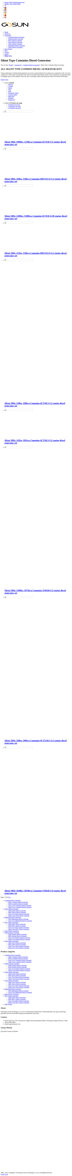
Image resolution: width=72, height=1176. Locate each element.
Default (10, 84)
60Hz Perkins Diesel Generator (17, 936)
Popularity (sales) (13, 93)
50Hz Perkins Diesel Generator (17, 934)
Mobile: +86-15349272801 (12, 4)
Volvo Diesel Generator (11, 941)
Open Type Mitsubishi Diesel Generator (20, 921)
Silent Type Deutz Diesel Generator (18, 915)
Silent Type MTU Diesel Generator (18, 929)
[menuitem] (37, 2)
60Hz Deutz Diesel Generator (17, 912)
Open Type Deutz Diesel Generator (18, 914)
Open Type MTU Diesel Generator (18, 927)
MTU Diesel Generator (11, 922)
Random (10, 98)
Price (9, 89)
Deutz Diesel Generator (11, 909)
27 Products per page (14, 108)
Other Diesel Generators (11, 931)
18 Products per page (14, 106)
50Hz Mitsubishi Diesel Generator (18, 919)
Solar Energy (8, 1004)
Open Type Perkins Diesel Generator (19, 938)
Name (10, 88)
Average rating (12, 95)
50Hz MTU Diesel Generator (17, 924)
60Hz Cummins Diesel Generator (18, 904)
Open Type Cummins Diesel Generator (19, 905)
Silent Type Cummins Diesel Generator (20, 907)
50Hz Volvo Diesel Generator (17, 943)
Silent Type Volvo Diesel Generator (18, 948)
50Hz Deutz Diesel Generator (17, 910)
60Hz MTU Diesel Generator (17, 926)
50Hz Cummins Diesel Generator (18, 902)
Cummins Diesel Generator (12, 900)
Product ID (11, 100)
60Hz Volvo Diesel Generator (17, 944)
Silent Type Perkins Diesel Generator (19, 939)
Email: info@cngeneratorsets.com (14, 2)
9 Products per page (14, 104)
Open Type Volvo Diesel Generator (18, 946)
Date (9, 91)
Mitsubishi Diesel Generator (12, 917)
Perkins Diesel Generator (11, 932)
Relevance (11, 96)
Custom (10, 86)
